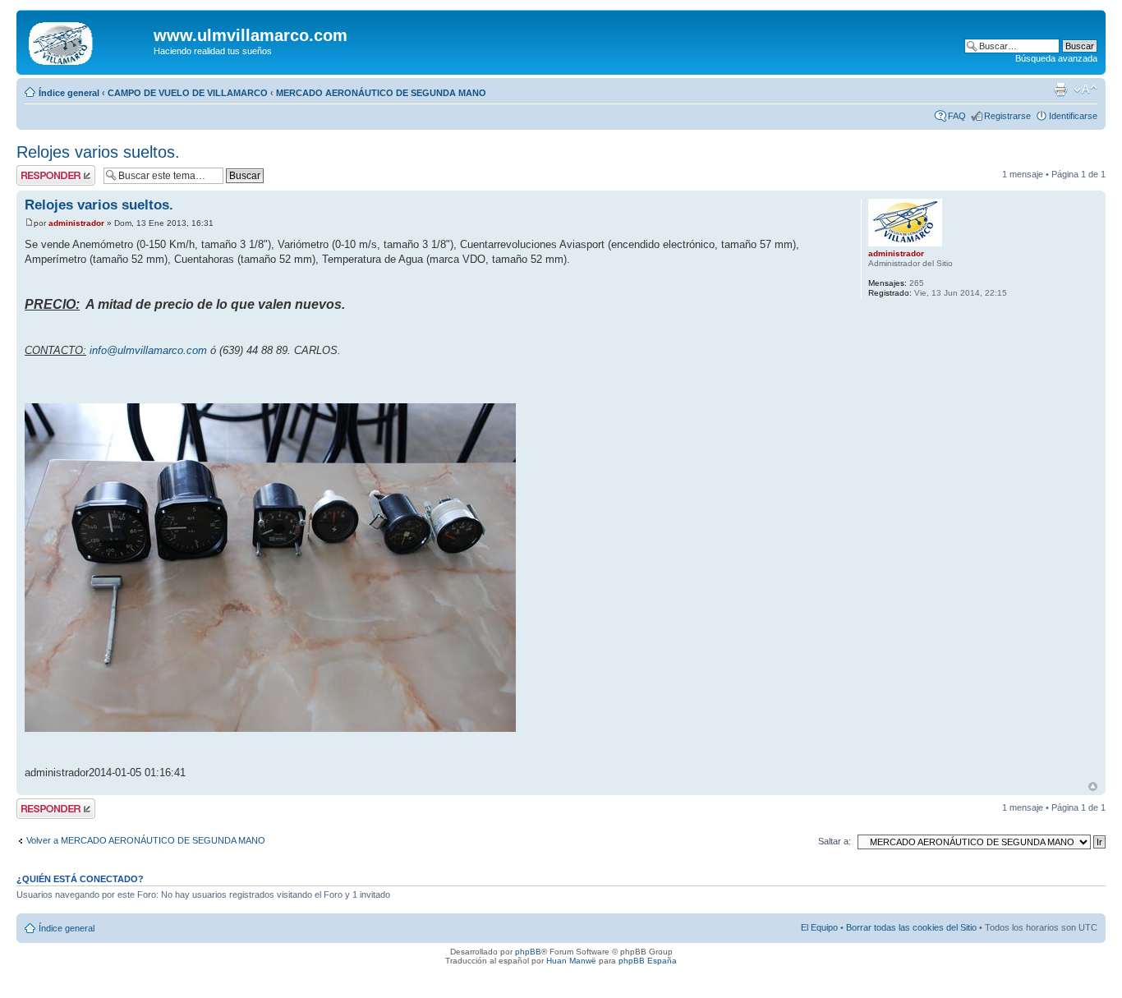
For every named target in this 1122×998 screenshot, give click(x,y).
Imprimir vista (1060, 89)
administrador (76, 223)
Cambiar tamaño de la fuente (1085, 89)
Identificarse (1073, 116)
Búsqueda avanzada (1056, 58)
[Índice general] (87, 40)
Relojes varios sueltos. (98, 152)
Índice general (69, 93)
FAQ (957, 116)
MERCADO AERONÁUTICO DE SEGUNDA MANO (381, 93)
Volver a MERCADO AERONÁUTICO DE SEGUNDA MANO (145, 840)
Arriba (1092, 786)
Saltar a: (834, 841)
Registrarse (1007, 116)
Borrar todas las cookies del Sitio (911, 927)
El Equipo (819, 927)
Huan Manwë (571, 960)
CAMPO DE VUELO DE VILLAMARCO (188, 93)
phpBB (528, 951)
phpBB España (647, 960)
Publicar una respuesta (41, 175)
